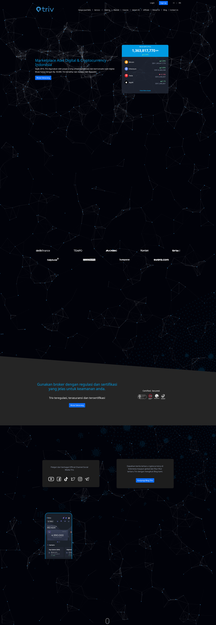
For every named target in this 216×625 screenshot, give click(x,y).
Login (152, 3)
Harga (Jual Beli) (84, 10)
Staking (107, 10)
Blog (165, 10)
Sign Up (163, 3)
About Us (156, 10)
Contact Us (174, 10)
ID (174, 3)
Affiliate (146, 10)
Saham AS (136, 10)
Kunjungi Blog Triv (145, 480)
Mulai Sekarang (43, 78)
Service (97, 10)
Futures (125, 10)
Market (116, 10)
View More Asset (145, 91)
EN (180, 3)
